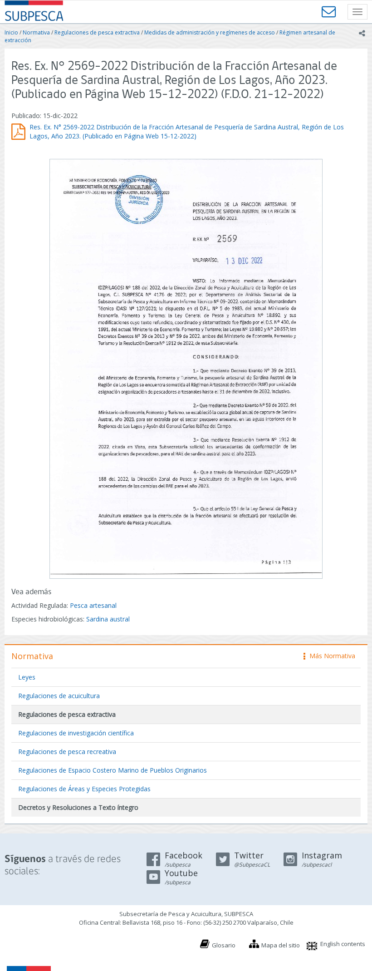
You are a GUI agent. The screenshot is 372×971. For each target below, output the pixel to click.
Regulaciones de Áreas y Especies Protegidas (84, 788)
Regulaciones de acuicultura (59, 695)
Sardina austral (108, 619)
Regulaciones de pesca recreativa (67, 751)
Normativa (36, 32)
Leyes (26, 677)
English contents (342, 944)
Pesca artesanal (93, 605)
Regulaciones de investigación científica (76, 733)
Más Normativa (330, 655)
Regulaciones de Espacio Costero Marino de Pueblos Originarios (112, 770)
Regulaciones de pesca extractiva (97, 32)
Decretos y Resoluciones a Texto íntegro (78, 807)
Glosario (223, 945)
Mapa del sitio (280, 945)
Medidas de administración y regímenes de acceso (209, 32)
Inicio (11, 32)
